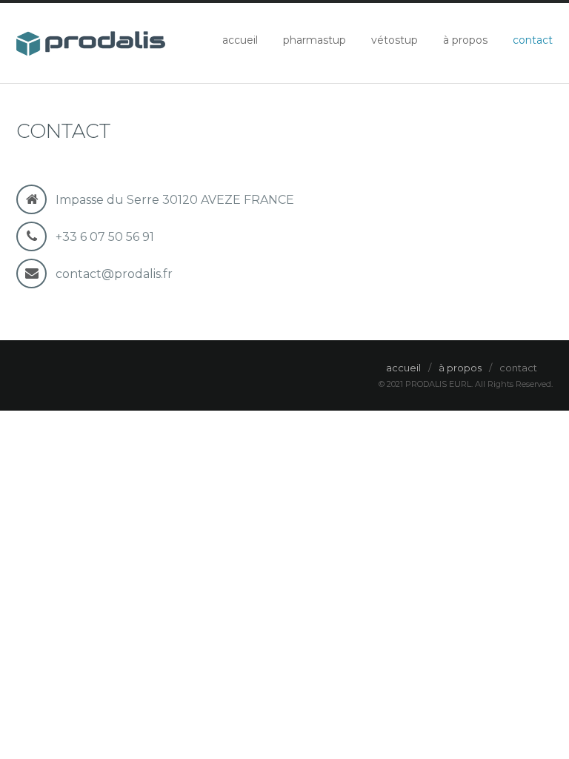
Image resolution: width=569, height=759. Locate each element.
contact (533, 40)
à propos (465, 40)
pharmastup (314, 40)
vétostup (394, 40)
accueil (240, 40)
